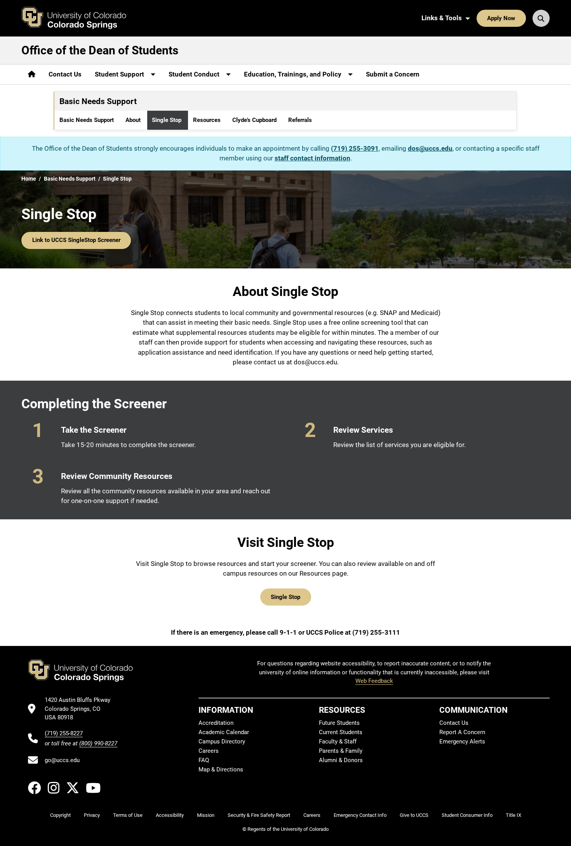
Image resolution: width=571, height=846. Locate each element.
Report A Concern (462, 732)
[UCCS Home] (79, 18)
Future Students (339, 722)
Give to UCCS (414, 815)
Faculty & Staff (338, 741)
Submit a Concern (393, 74)
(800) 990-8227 (98, 743)
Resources (207, 120)
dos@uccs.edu (430, 148)
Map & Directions (220, 769)
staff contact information (312, 158)
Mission (205, 815)
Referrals (300, 120)
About (133, 120)
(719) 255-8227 (64, 733)
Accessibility (170, 815)
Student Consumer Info (467, 815)
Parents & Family (340, 750)
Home (28, 179)
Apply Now (501, 18)
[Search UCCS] (541, 18)
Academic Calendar (223, 732)
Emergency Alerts (462, 741)
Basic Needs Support (86, 120)
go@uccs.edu (62, 760)
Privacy (92, 815)
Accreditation (215, 722)
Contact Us (65, 74)
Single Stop (166, 120)
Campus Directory (221, 741)
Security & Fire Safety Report (259, 815)
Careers (208, 750)
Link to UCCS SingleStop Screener (76, 240)
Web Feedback (374, 680)
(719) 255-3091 (355, 148)
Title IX (513, 815)
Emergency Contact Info (360, 815)
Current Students (340, 732)
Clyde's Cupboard (254, 120)
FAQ (203, 760)
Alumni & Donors (341, 760)
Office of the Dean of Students (99, 50)
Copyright (60, 815)
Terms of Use (128, 815)
